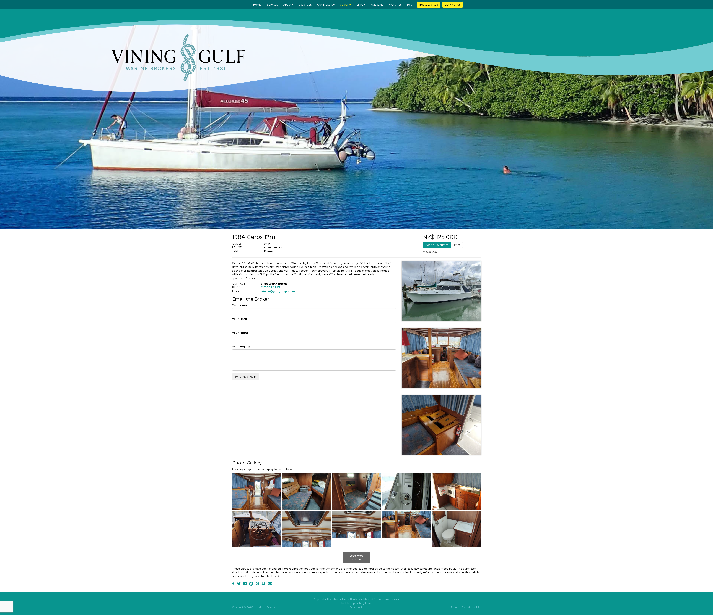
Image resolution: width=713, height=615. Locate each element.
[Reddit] (251, 584)
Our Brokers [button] (325, 4)
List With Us (452, 4)
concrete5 (458, 607)
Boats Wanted (428, 4)
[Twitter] (239, 584)
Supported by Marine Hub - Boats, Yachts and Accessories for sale (356, 599)
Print (457, 245)
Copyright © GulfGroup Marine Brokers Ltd (255, 607)
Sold (409, 4)
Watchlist (395, 4)
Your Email (239, 319)
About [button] (287, 4)
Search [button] (344, 4)
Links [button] (359, 4)
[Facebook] (233, 584)
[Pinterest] (257, 584)
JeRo (478, 607)
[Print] (263, 584)
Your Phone (240, 332)
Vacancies (305, 4)
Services (272, 4)
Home (257, 4)
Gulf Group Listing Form (356, 603)
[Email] (270, 584)
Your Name (240, 305)
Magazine (377, 4)
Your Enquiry (241, 346)
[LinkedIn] (245, 584)
